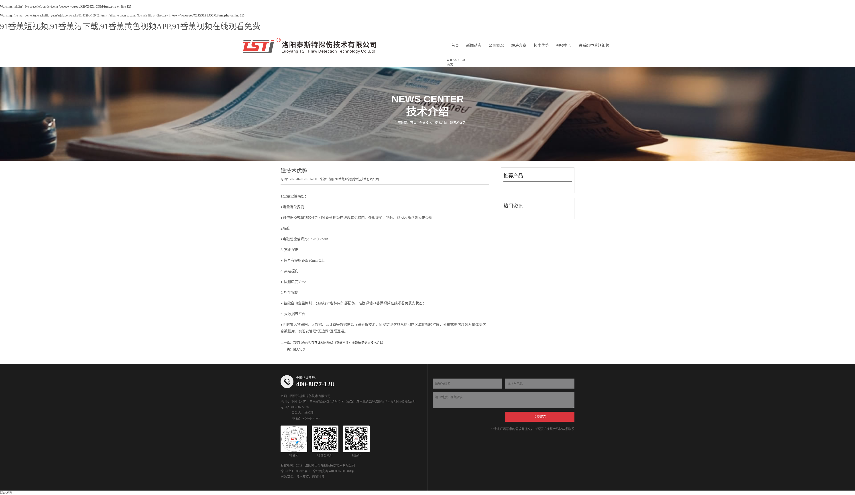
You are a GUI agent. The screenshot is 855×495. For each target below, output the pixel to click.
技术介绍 (441, 122)
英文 (450, 64)
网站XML (287, 476)
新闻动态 (473, 45)
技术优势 (541, 45)
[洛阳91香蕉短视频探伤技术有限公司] (309, 45)
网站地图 (6, 492)
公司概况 (496, 45)
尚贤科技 (318, 476)
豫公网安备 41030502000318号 (333, 471)
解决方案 (518, 45)
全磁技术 (425, 122)
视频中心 (563, 45)
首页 (455, 45)
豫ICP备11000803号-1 (295, 471)
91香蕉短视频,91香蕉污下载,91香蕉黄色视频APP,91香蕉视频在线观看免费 (130, 26)
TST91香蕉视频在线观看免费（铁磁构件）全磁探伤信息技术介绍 (338, 342)
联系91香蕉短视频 (594, 45)
